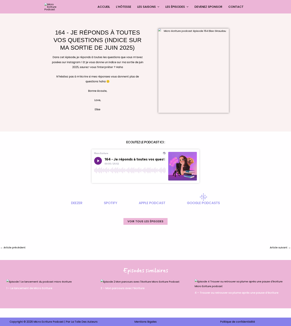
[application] (157, 6)
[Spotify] (110, 197)
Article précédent (13, 247)
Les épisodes (175, 7)
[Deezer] (77, 197)
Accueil (104, 7)
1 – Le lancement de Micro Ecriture (29, 288)
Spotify (110, 203)
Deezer (76, 203)
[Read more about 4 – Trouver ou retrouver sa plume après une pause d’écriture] (240, 283)
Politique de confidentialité (237, 322)
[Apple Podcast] (152, 197)
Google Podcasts (203, 203)
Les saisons (146, 7)
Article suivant (280, 247)
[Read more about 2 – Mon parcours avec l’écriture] (140, 281)
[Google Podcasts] (203, 197)
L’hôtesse (123, 7)
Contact (236, 7)
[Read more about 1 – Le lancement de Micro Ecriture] (39, 281)
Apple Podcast (152, 203)
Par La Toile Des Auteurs (82, 322)
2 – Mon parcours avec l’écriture (122, 288)
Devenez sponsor (208, 7)
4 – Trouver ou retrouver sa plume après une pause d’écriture (236, 293)
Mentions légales (145, 322)
